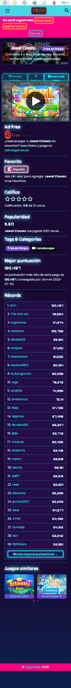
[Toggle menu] (7, 11)
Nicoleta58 (20, 425)
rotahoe (18, 442)
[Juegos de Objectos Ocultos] (44, 2)
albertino (19, 493)
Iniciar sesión (44, 20)
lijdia (15, 433)
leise (15, 510)
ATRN (16, 518)
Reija (15, 408)
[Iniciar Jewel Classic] (35, 101)
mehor (17, 459)
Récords (36, 33)
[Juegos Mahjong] (5, 2)
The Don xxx (19, 314)
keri (15, 536)
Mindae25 (18, 339)
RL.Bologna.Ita (21, 373)
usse (15, 484)
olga (15, 382)
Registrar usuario (15, 26)
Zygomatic (33, 667)
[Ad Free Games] (54, 2)
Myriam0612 (19, 365)
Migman (18, 416)
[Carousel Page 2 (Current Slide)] (37, 600)
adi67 (16, 476)
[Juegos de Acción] (25, 2)
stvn (13, 305)
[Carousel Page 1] (34, 600)
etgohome (18, 322)
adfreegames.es (17, 150)
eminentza (19, 399)
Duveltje (18, 527)
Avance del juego (57, 78)
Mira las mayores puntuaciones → (35, 554)
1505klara (19, 544)
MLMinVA (18, 450)
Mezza (17, 467)
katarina (17, 331)
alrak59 (16, 391)
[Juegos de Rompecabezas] (15, 2)
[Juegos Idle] (34, 2)
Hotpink (16, 348)
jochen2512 (21, 501)
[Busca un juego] (67, 11)
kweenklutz (19, 356)
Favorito (19, 169)
